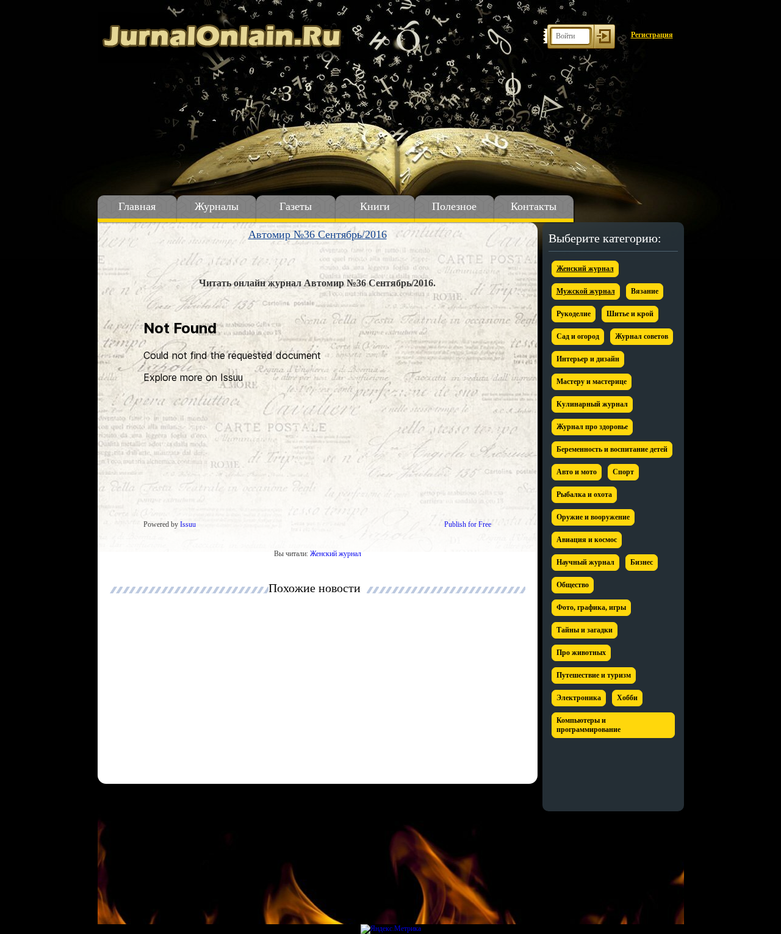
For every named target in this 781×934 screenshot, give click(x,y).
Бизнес (641, 562)
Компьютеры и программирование (588, 725)
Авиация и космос (586, 539)
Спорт (623, 472)
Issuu (188, 524)
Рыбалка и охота (584, 494)
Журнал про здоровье (592, 426)
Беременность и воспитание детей (612, 449)
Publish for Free (467, 524)
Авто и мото (576, 472)
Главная (137, 206)
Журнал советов (641, 336)
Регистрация (652, 35)
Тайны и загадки (584, 630)
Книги (375, 206)
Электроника (578, 697)
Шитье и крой (629, 314)
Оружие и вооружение (593, 517)
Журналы (217, 206)
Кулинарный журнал (592, 404)
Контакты (533, 206)
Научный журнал (585, 562)
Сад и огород (577, 336)
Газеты (295, 206)
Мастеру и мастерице (591, 381)
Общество (572, 585)
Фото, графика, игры (591, 607)
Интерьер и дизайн (587, 359)
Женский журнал (335, 553)
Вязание (644, 291)
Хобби (627, 697)
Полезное (454, 206)
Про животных (581, 652)
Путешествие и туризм (593, 675)
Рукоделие (573, 314)
